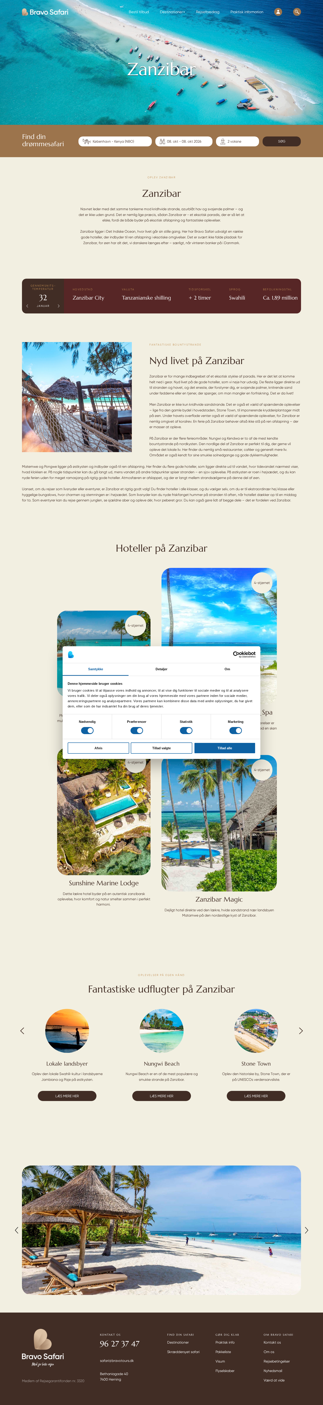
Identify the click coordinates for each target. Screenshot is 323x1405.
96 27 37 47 (119, 1344)
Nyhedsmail (273, 1371)
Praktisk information (246, 12)
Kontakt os (272, 1342)
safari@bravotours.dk (117, 1361)
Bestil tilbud (139, 12)
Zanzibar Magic (219, 899)
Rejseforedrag (208, 12)
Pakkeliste (223, 1352)
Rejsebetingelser (277, 1361)
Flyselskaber (225, 1371)
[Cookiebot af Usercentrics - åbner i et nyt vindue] (236, 654)
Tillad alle (225, 748)
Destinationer (178, 1342)
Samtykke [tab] (95, 669)
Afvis (98, 748)
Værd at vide (274, 1380)
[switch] (137, 730)
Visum (220, 1361)
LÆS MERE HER (67, 1096)
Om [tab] (227, 669)
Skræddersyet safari (183, 1352)
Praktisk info (225, 1342)
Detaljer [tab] (162, 669)
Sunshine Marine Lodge (104, 883)
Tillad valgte (161, 748)
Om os (269, 1352)
